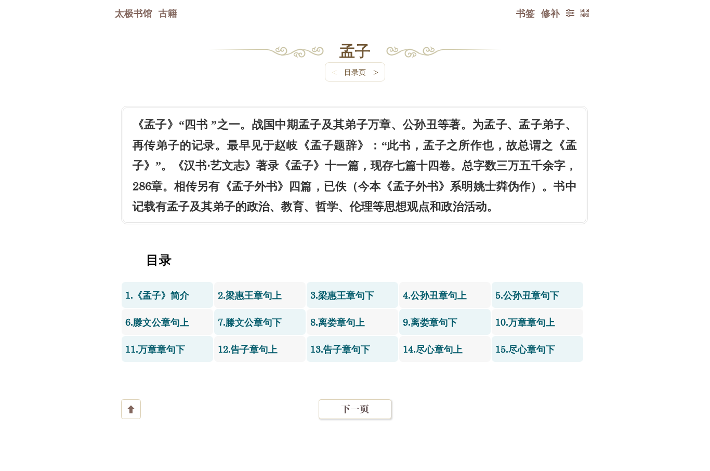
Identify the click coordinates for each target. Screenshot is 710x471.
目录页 (355, 72)
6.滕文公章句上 (157, 322)
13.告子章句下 (340, 349)
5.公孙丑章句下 (527, 295)
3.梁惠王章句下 (342, 295)
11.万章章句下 (155, 349)
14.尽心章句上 (433, 349)
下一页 (355, 409)
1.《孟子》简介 (157, 295)
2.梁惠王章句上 (250, 295)
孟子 (355, 50)
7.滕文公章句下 (250, 322)
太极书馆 (133, 13)
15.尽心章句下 (525, 349)
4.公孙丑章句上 (435, 295)
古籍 (168, 13)
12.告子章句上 (248, 349)
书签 (525, 13)
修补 (550, 13)
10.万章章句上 (525, 322)
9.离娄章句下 (430, 322)
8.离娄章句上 (337, 322)
